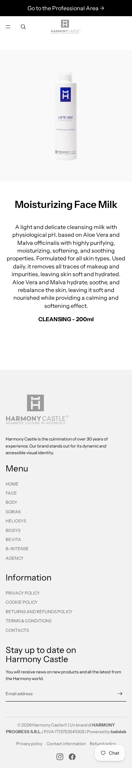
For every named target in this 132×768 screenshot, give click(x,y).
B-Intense (17, 548)
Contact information (66, 743)
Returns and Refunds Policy (39, 611)
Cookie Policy (22, 602)
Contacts (17, 630)
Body (11, 502)
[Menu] (8, 27)
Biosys (13, 530)
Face (11, 493)
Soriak (13, 511)
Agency (15, 558)
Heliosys (16, 520)
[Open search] (23, 26)
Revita (13, 539)
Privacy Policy (23, 593)
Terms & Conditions (28, 620)
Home (12, 484)
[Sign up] (120, 693)
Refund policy (103, 743)
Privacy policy (29, 743)
